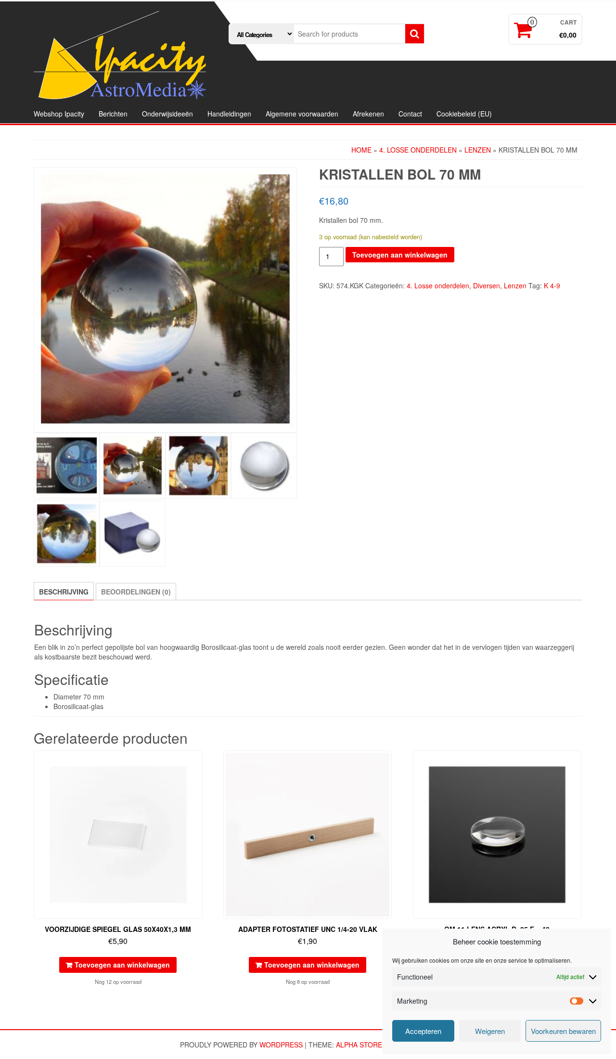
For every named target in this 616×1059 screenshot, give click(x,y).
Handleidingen (229, 113)
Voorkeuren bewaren (563, 1031)
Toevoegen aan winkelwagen (400, 254)
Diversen (486, 285)
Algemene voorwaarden (302, 113)
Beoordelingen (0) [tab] (136, 591)
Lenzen (477, 150)
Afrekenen (368, 113)
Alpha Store (359, 1044)
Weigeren (490, 1031)
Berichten (113, 113)
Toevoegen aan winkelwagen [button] (122, 964)
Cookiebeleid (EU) (464, 113)
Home (361, 150)
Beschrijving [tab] (64, 591)
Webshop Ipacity (59, 113)
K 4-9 (552, 285)
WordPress (281, 1044)
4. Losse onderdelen (418, 150)
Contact (410, 113)
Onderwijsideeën (167, 113)
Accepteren (423, 1031)
